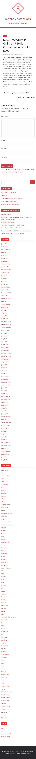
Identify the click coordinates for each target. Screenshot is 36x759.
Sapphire (4, 640)
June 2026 (4, 247)
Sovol (2, 663)
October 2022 (5, 290)
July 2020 (4, 333)
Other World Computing (8, 617)
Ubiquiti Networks (6, 692)
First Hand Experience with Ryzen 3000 (16, 93)
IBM (2, 579)
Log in (3, 728)
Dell (2, 536)
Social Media (5, 654)
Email (3, 149)
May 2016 (4, 434)
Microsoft (4, 597)
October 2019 (5, 359)
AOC (2, 487)
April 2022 (4, 295)
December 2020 (6, 321)
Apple (3, 490)
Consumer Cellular (6, 522)
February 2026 (5, 249)
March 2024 (4, 258)
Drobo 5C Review (6, 214)
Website (4, 157)
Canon (3, 510)
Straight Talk (5, 674)
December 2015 (6, 445)
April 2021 (4, 316)
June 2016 (4, 431)
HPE (2, 574)
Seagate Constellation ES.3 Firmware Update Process (16, 231)
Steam (3, 669)
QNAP (5, 35)
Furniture (4, 553)
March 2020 (4, 344)
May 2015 (4, 460)
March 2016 (4, 440)
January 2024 (5, 261)
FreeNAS (3, 551)
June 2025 (4, 255)
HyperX (3, 577)
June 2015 (4, 457)
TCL (2, 680)
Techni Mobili (5, 686)
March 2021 (4, 319)
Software (4, 657)
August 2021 (5, 307)
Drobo (3, 539)
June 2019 (4, 367)
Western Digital (5, 706)
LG (2, 588)
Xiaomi (3, 715)
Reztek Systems (18, 18)
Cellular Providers (6, 513)
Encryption (4, 548)
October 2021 (5, 301)
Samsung (4, 637)
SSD (2, 666)
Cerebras (4, 516)
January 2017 (5, 414)
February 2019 (5, 376)
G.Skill (3, 556)
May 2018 (4, 391)
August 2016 (5, 425)
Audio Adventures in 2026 (9, 201)
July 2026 (4, 244)
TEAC (2, 683)
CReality (3, 530)
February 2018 (5, 396)
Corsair (3, 528)
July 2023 (4, 275)
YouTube (4, 718)
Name (4, 140)
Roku (2, 634)
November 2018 (6, 385)
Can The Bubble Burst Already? (10, 204)
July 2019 (4, 365)
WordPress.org (5, 737)
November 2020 (6, 324)
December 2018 (6, 382)
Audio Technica (5, 504)
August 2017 (5, 405)
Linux (3, 591)
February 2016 (5, 442)
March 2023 (4, 284)
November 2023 (6, 264)
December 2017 (6, 399)
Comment (5, 116)
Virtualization (5, 700)
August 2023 (5, 272)
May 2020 (4, 339)
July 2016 (4, 428)
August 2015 (5, 454)
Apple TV (4, 493)
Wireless (3, 709)
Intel (2, 582)
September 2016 (6, 422)
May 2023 (4, 278)
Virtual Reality (5, 697)
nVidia (3, 611)
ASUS (2, 499)
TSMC (3, 689)
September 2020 (6, 327)
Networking (4, 605)
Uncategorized (5, 695)
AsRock (3, 496)
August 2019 (5, 362)
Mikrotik (3, 600)
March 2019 (4, 373)
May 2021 (4, 313)
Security (3, 651)
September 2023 (6, 270)
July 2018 (4, 388)
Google (3, 559)
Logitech (3, 594)
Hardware (4, 565)
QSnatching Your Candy (25, 97)
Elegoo (3, 545)
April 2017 (4, 411)
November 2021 (6, 298)
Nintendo (4, 608)
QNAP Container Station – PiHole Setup (12, 225)
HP (2, 571)
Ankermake (4, 484)
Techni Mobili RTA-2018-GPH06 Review (12, 233)
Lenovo (3, 585)
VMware (3, 703)
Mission (3, 602)
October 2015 (5, 448)
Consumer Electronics (7, 525)
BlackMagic (4, 507)
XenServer (4, 712)
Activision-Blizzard (6, 476)
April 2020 (4, 342)
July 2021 (4, 310)
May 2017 (4, 408)
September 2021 (6, 304)
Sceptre (3, 643)
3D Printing (4, 470)
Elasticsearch (5, 542)
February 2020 (5, 347)
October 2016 (5, 419)
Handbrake (4, 562)
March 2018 (4, 393)
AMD (2, 481)
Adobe (3, 479)
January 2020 (5, 350)
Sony (2, 660)
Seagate (3, 649)
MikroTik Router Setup (7, 222)
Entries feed (4, 731)
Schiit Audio (4, 646)
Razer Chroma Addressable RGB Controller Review (16, 228)
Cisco (2, 519)
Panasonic (4, 620)
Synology (4, 677)
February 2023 (5, 287)
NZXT (2, 614)
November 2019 (6, 356)
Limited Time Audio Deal (8, 193)
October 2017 (5, 402)
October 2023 (5, 267)
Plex (2, 623)
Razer (3, 628)
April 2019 (4, 370)
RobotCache (4, 631)
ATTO (3, 502)
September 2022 (6, 293)
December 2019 (6, 353)
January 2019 (5, 379)
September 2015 (6, 451)
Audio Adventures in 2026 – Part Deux (12, 198)
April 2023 (4, 281)
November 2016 (6, 416)
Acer (2, 473)
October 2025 (5, 252)
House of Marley (6, 568)
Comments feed (6, 734)
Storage (3, 672)
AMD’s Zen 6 (5, 196)
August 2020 (5, 330)
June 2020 (4, 336)
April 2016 (4, 437)
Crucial (3, 533)
